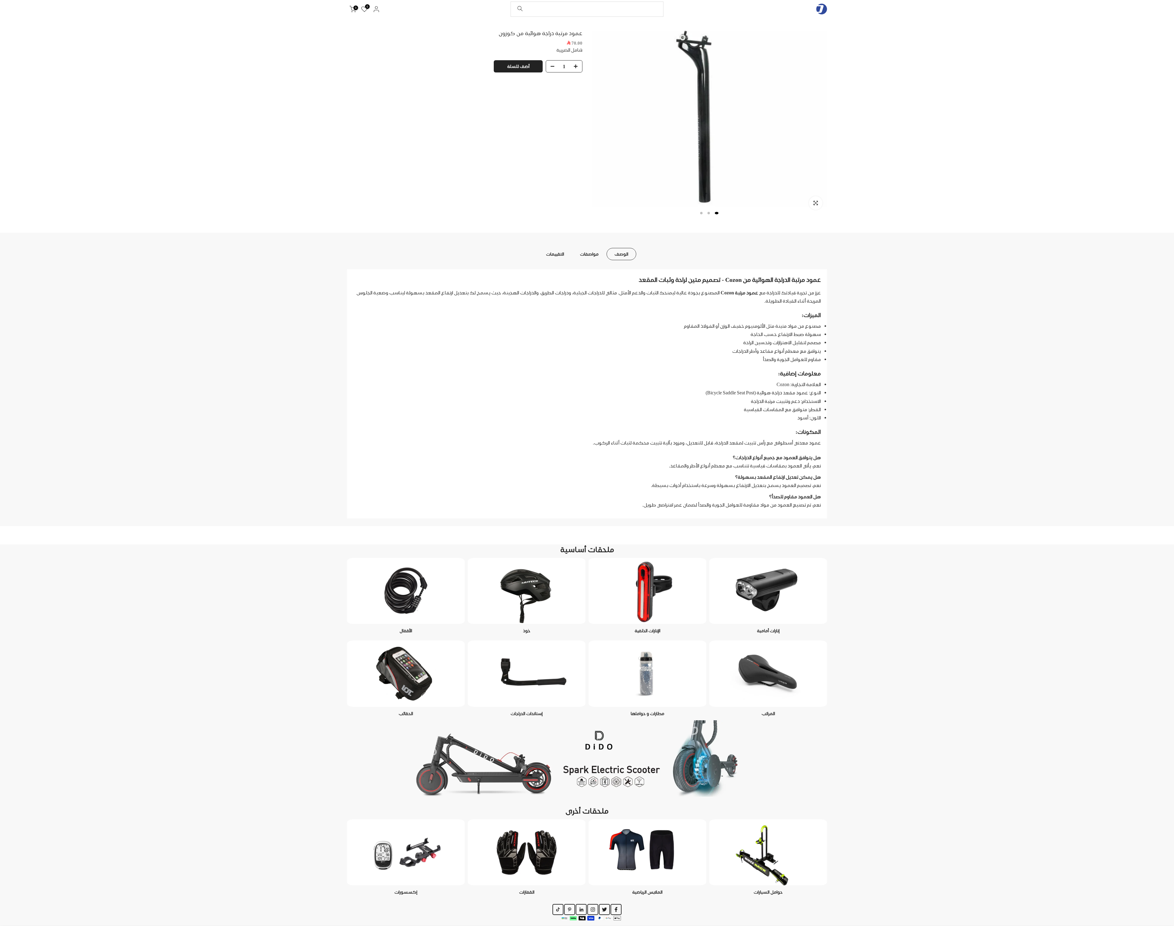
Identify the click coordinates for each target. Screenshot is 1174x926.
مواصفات (589, 253)
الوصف (621, 253)
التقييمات (555, 253)
